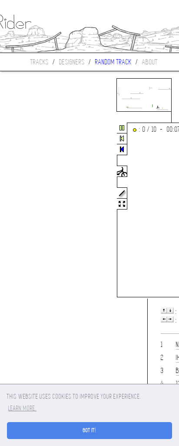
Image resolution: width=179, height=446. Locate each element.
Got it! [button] (89, 430)
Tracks (39, 62)
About (150, 62)
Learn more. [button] (22, 408)
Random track (113, 62)
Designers (72, 62)
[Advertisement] (36, 210)
